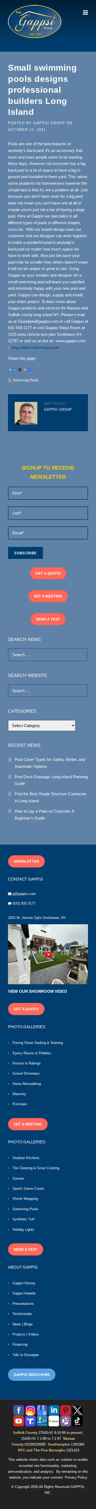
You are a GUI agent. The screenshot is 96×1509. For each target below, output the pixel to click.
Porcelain (20, 1104)
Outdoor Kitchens (26, 1158)
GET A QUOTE (48, 573)
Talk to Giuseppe (26, 1355)
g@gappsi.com (24, 894)
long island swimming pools (35, 347)
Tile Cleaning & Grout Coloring (36, 1168)
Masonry (19, 1094)
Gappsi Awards (24, 1293)
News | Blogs (23, 1324)
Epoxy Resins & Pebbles (32, 1053)
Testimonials (22, 1314)
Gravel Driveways (26, 1073)
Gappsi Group (49, 123)
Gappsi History (24, 1283)
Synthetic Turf (23, 1219)
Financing (20, 1344)
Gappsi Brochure (32, 1375)
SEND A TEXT (48, 619)
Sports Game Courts (28, 1189)
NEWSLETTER (26, 861)
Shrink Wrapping (25, 1199)
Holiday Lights (23, 1230)
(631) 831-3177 (24, 903)
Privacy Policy (76, 1477)
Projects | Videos (26, 1334)
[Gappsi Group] (34, 21)
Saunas (18, 1178)
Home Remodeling (27, 1084)
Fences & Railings (27, 1063)
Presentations (23, 1304)
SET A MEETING (48, 596)
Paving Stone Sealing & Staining (38, 1043)
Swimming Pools (26, 380)
